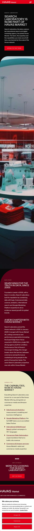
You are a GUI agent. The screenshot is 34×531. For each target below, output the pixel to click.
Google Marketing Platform (16, 418)
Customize (17, 521)
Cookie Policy (24, 510)
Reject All (17, 527)
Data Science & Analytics (15, 410)
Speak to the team (14, 48)
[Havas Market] (9, 2)
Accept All (17, 515)
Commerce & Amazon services (17, 444)
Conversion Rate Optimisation (17, 435)
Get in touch (17, 476)
